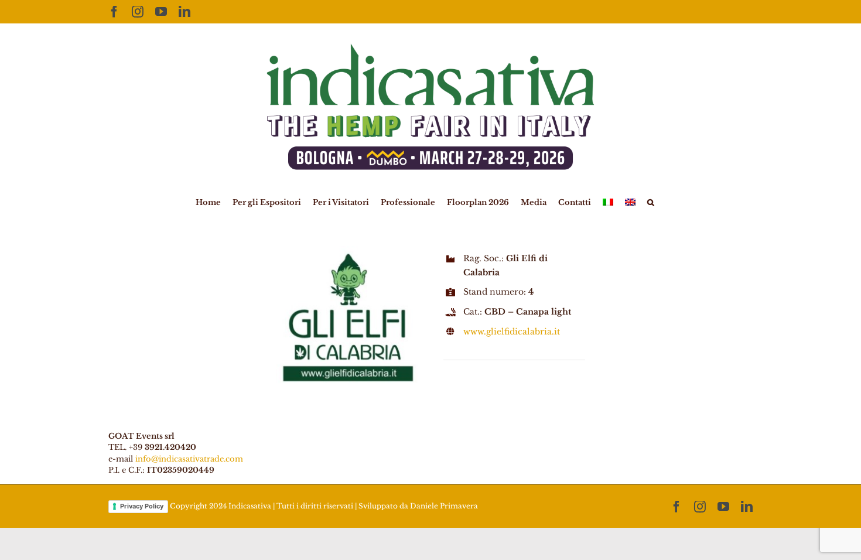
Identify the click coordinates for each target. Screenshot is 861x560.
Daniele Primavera (444, 505)
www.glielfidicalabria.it (511, 331)
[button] (650, 201)
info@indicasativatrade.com (189, 459)
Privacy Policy (141, 506)
